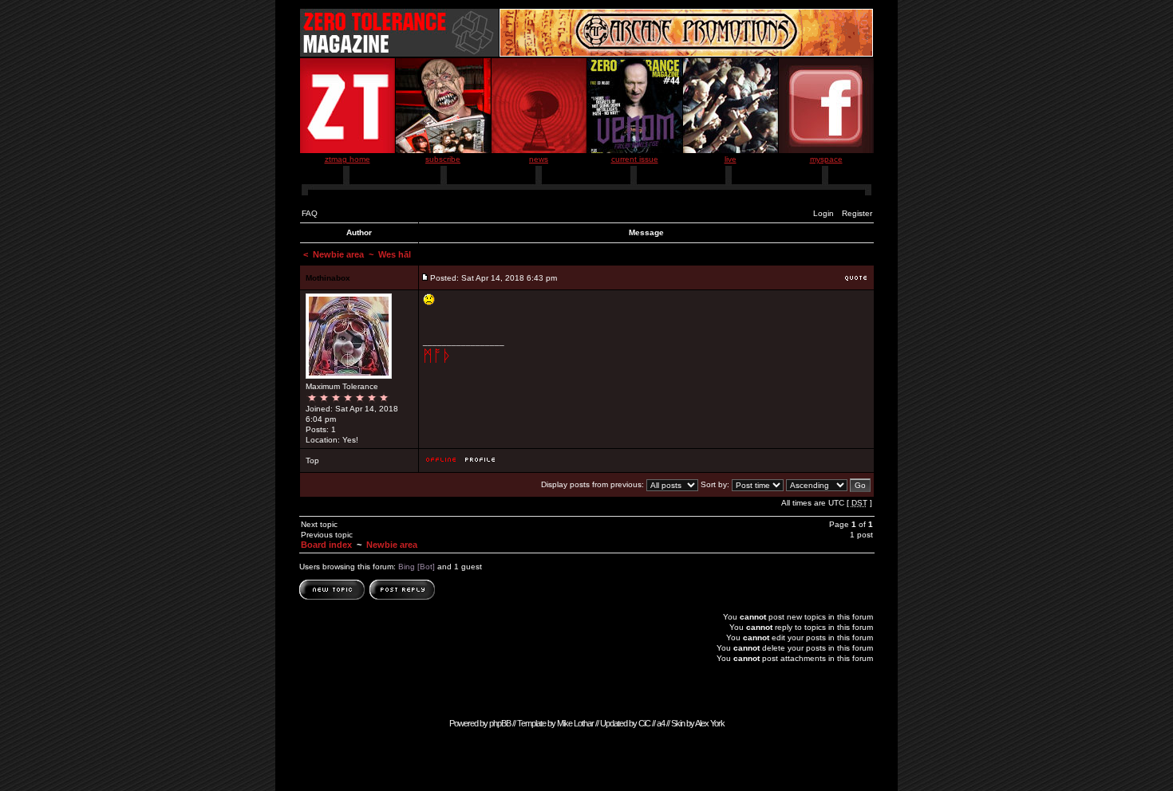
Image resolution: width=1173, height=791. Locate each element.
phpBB (500, 723)
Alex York (710, 723)
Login (823, 213)
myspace (826, 159)
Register (857, 213)
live (731, 159)
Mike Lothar (575, 723)
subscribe (442, 159)
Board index (326, 544)
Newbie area (338, 254)
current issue (634, 159)
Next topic (319, 524)
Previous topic (327, 534)
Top (312, 460)
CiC (644, 723)
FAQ (310, 213)
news (538, 159)
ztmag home (347, 159)
